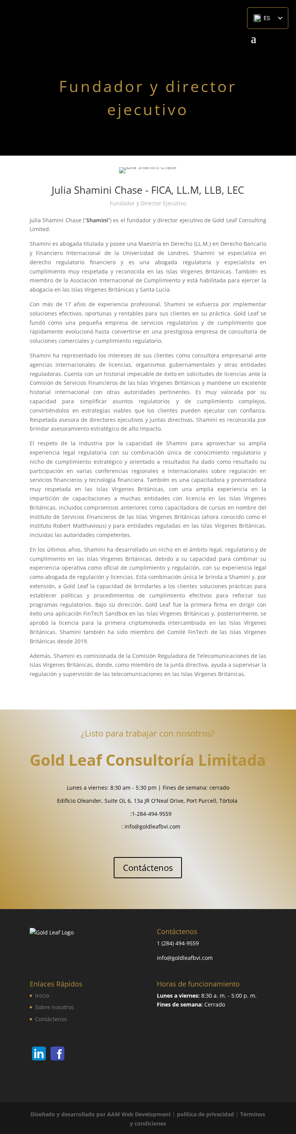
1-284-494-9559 (152, 813)
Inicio (42, 995)
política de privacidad (205, 1114)
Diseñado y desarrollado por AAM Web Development (100, 1114)
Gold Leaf (66, 759)
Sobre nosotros (54, 1007)
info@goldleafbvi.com (152, 826)
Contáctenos (148, 867)
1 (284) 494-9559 (178, 943)
